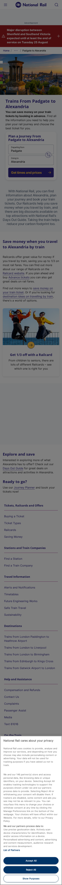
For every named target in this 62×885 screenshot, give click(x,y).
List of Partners (11, 850)
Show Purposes (31, 878)
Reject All (31, 869)
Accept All (31, 860)
